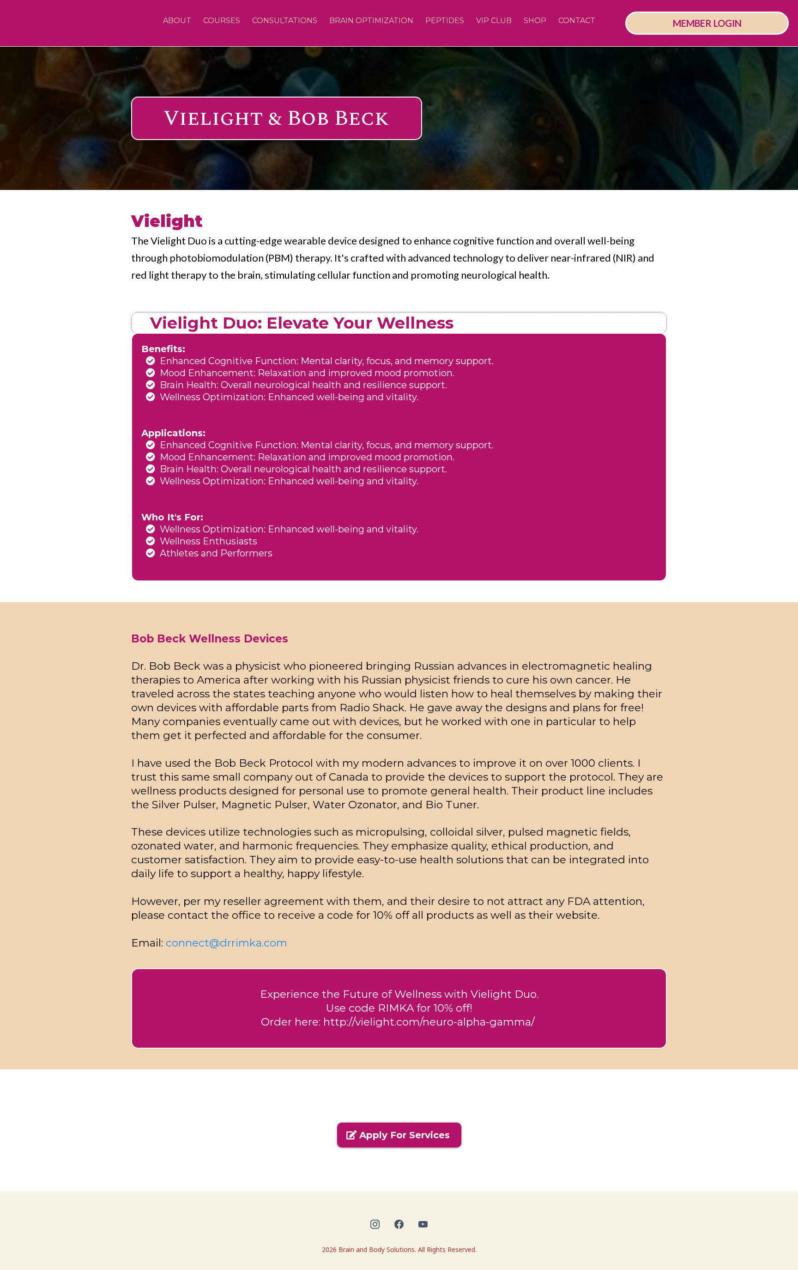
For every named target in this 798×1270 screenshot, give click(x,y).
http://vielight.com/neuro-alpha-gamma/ (429, 1021)
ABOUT (177, 20)
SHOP (535, 20)
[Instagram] (375, 1224)
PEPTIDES (444, 20)
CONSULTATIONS (284, 20)
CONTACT (576, 20)
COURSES (221, 20)
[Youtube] (423, 1224)
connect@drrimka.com (226, 942)
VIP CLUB (494, 20)
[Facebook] (399, 1224)
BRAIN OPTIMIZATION (371, 20)
